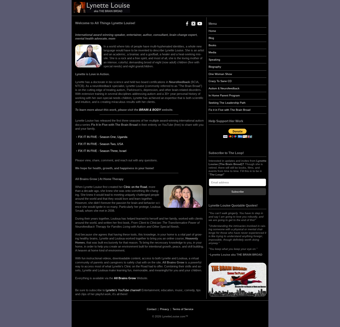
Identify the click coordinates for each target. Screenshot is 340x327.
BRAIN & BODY (150, 109)
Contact (151, 309)
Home (212, 30)
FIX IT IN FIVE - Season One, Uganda (102, 137)
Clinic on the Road (135, 186)
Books (212, 45)
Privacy (164, 309)
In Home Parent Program (224, 95)
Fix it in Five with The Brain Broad (229, 109)
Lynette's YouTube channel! (123, 290)
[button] (186, 25)
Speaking (214, 59)
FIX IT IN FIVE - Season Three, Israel (102, 150)
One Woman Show (220, 74)
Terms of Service (183, 309)
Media (212, 52)
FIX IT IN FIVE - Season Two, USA (100, 144)
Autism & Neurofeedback (224, 88)
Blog (211, 38)
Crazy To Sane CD (220, 81)
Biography (215, 66)
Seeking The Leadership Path (227, 102)
